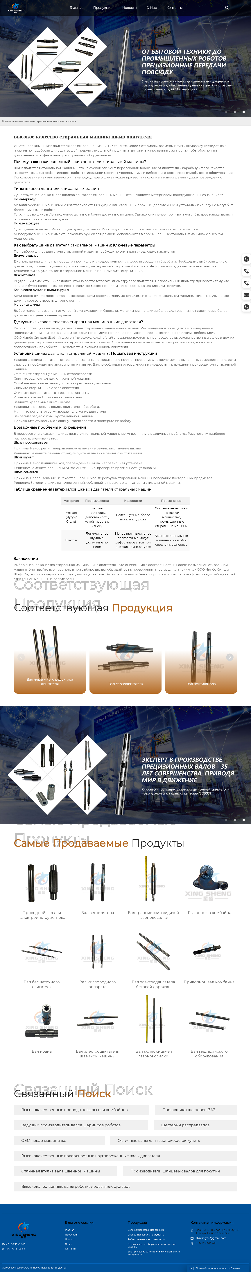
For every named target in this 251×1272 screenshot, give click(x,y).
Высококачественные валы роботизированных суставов (75, 1186)
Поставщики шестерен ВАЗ (189, 1110)
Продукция (71, 1234)
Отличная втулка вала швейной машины (60, 1171)
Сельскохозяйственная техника (146, 1229)
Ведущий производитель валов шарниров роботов (71, 1125)
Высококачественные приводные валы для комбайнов (74, 1110)
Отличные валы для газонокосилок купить (159, 1140)
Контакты (70, 1248)
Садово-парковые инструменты (146, 1234)
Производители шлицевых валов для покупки (175, 1171)
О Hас (68, 1244)
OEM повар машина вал (44, 1140)
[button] (230, 657)
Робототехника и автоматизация (146, 1239)
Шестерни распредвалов (185, 1125)
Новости (70, 1239)
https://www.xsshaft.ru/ (94, 337)
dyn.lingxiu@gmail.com (211, 1238)
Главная (6, 121)
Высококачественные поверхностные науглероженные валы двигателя (90, 1156)
